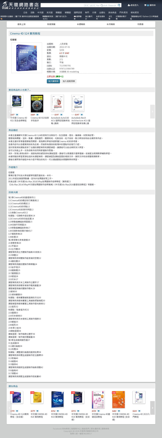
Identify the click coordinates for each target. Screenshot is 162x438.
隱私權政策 (95, 428)
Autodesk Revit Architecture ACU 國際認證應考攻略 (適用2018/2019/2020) (81, 122)
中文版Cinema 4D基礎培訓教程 (101, 415)
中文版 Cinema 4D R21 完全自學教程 (18, 119)
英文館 (50, 12)
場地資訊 (135, 12)
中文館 (40, 12)
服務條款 (105, 428)
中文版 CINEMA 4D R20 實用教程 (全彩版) (121, 416)
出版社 (102, 12)
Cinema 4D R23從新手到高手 (40, 119)
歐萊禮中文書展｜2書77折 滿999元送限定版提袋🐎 (20, 17)
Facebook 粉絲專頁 (61, 428)
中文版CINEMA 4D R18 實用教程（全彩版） (81, 416)
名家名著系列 (100, 17)
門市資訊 (123, 12)
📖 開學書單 (78, 17)
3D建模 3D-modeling (69, 71)
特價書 (140, 24)
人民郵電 (63, 43)
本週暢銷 (81, 24)
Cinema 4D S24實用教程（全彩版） (19, 415)
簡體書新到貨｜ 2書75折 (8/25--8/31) (54, 17)
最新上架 (21, 24)
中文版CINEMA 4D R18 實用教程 (59, 415)
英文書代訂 (88, 17)
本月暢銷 (111, 24)
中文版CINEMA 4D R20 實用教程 (39, 415)
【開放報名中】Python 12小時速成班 (144, 17)
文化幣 (110, 17)
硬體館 (68, 12)
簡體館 (59, 12)
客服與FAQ (75, 428)
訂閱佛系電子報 (121, 17)
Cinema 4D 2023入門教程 (141, 415)
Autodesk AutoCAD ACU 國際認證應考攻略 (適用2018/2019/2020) (60, 122)
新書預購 (51, 24)
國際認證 (78, 12)
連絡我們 (85, 428)
